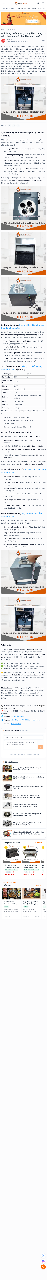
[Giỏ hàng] (43, 3)
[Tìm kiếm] (38, 3)
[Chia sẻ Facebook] (9, 125)
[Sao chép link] (18, 125)
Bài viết (13, 8)
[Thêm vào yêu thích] (18, 848)
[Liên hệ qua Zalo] (43, 1255)
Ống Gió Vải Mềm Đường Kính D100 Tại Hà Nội (11, 866)
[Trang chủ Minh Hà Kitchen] (21, 3)
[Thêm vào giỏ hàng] (18, 852)
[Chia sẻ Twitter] (14, 125)
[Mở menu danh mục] (3, 2)
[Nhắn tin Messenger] (43, 1261)
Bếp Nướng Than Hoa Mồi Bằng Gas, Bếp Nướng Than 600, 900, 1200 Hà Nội (31, 866)
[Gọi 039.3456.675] (43, 1266)
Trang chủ (4, 8)
